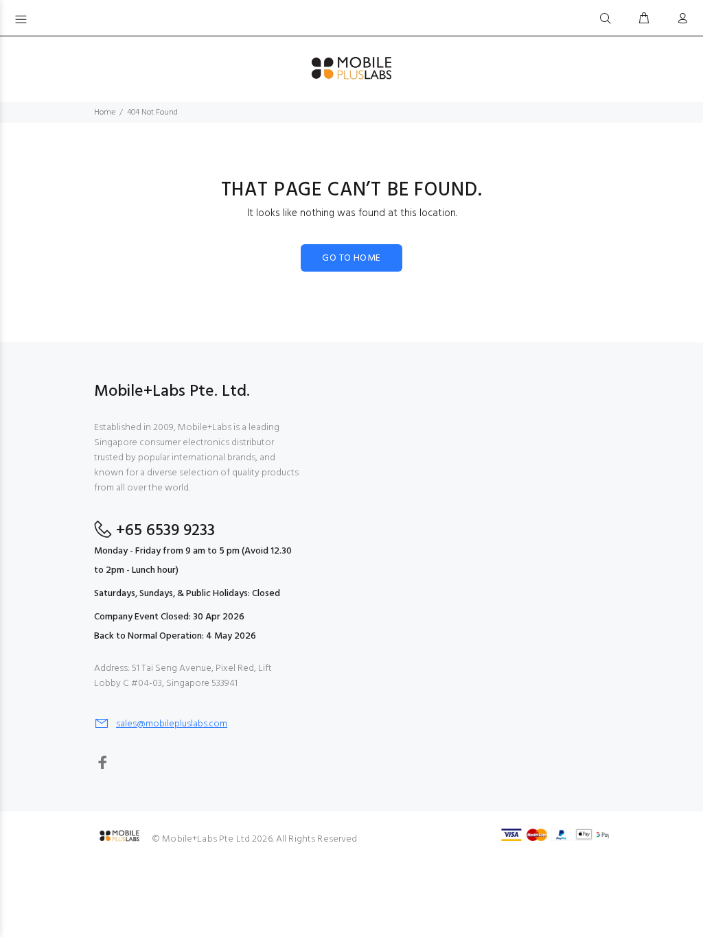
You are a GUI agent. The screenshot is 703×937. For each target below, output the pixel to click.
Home (104, 112)
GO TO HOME (351, 258)
